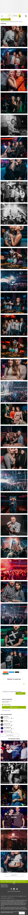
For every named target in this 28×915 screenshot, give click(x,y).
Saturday (6, 720)
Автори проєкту (17, 891)
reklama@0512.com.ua (22, 896)
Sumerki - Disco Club (5, 760)
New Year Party (7, 723)
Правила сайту (13, 911)
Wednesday (14, 750)
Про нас (9, 891)
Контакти (12, 891)
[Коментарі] (4, 675)
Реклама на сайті (4, 884)
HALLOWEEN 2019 (7, 727)
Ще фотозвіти (14, 875)
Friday (14, 795)
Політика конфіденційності (6, 911)
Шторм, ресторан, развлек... (7, 782)
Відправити (20, 693)
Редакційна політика (9, 912)
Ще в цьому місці (9, 735)
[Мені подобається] (3, 675)
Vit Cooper (6, 716)
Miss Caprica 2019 (7, 730)
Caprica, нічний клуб (7, 699)
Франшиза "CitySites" (4, 885)
